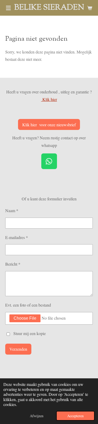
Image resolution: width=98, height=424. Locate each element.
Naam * (11, 210)
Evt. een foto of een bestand (28, 305)
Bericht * (12, 264)
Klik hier (49, 99)
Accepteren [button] (75, 415)
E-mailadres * (16, 237)
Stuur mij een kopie (29, 333)
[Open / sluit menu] (8, 8)
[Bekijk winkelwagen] (89, 8)
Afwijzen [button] (36, 415)
